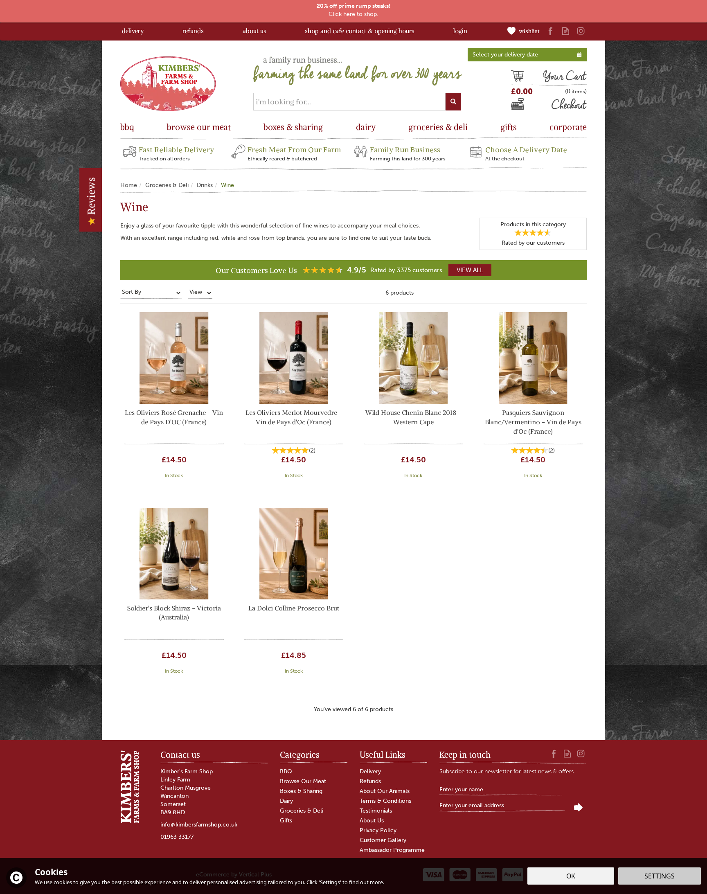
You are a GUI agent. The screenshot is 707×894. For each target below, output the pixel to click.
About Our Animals (385, 791)
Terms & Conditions (385, 800)
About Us (372, 820)
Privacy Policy (378, 830)
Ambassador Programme (392, 850)
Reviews (91, 197)
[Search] (453, 101)
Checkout (524, 106)
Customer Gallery (383, 840)
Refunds (370, 781)
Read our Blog (566, 31)
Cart (517, 77)
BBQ (286, 771)
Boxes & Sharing (301, 791)
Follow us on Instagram (581, 31)
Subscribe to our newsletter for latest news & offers (506, 771)
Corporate (568, 127)
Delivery (370, 771)
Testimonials (376, 810)
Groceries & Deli (301, 810)
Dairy (286, 800)
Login (460, 31)
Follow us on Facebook (550, 31)
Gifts (286, 820)
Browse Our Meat (303, 781)
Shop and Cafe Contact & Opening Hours (359, 31)
